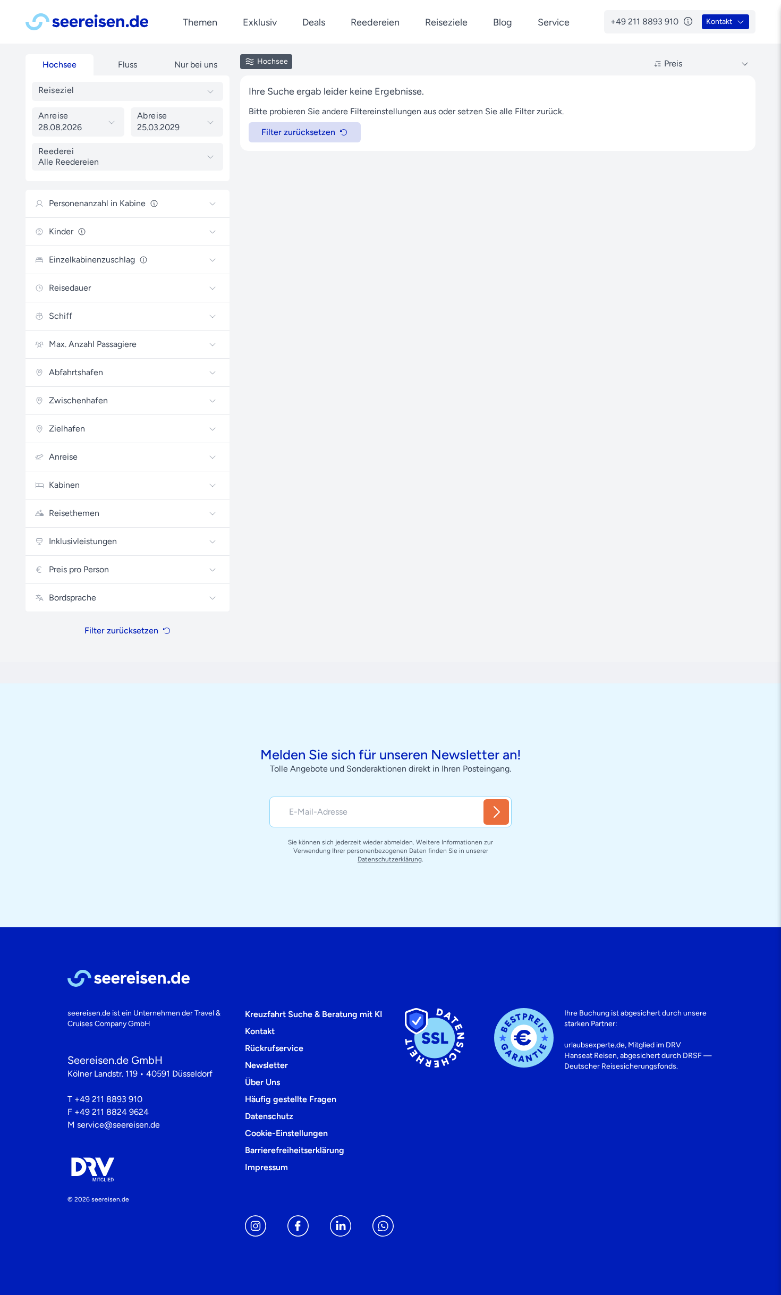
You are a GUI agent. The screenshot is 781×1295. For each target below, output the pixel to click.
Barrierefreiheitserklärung (294, 1150)
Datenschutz (269, 1116)
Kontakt (260, 1031)
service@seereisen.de (118, 1125)
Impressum (266, 1167)
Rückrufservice (274, 1048)
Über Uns (262, 1082)
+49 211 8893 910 (108, 1099)
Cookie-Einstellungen (286, 1133)
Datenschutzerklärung (390, 859)
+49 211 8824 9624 (111, 1112)
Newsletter (266, 1065)
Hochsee (60, 65)
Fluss (127, 65)
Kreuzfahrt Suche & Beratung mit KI (314, 1014)
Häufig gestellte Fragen (290, 1099)
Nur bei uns (195, 65)
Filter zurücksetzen (121, 630)
